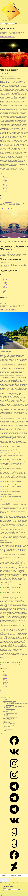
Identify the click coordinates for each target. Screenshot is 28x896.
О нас (4, 730)
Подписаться (5, 880)
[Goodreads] (14, 837)
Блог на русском (7, 707)
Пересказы (5, 714)
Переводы (5, 715)
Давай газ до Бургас (8, 310)
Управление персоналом (9, 721)
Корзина (5, 890)
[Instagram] (14, 768)
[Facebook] (14, 745)
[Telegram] (14, 791)
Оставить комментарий (14, 33)
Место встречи (4, 884)
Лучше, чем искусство (8, 727)
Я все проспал (6, 722)
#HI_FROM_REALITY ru (9, 723)
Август (10, 24)
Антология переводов (11, 717)
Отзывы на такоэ (10, 729)
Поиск (4, 888)
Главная (2, 24)
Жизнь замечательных (8, 718)
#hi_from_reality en (10, 725)
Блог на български (10, 709)
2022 (6, 24)
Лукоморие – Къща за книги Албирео (12, 702)
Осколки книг (6, 726)
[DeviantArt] (14, 871)
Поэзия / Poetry (7, 719)
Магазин (5, 699)
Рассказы (5, 711)
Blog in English (9, 710)
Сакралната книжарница (9, 701)
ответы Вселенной (7, 37)
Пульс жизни (8, 202)
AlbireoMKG (3, 33)
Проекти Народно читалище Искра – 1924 (13, 706)
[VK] (14, 757)
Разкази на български (11, 713)
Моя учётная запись (8, 886)
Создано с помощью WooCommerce (17, 884)
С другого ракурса (7, 208)
